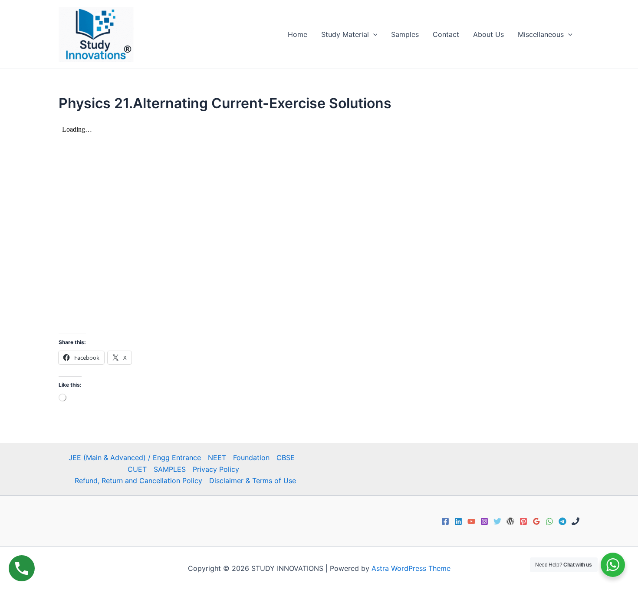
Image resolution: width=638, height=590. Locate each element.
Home (297, 34)
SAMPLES (170, 469)
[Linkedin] (458, 521)
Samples (405, 34)
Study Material (345, 34)
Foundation (251, 457)
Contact (446, 34)
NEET (217, 457)
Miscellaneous (541, 34)
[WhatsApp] (549, 521)
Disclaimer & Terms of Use (252, 480)
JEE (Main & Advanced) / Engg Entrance (135, 457)
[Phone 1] (575, 521)
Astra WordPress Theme (411, 568)
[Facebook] (445, 521)
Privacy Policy (216, 469)
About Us (488, 34)
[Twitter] (497, 521)
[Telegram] (562, 521)
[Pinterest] (523, 521)
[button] (373, 34)
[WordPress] (510, 521)
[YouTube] (471, 521)
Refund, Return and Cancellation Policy (138, 480)
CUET (137, 469)
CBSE (285, 457)
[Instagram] (484, 521)
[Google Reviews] (536, 521)
